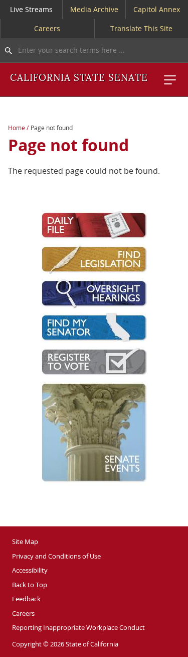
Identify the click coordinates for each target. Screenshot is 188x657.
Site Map (25, 541)
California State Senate (79, 78)
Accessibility (30, 570)
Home (16, 128)
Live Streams (31, 9)
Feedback (26, 598)
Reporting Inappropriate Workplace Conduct (78, 627)
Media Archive (94, 9)
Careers (47, 28)
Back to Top (29, 584)
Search (6, 50)
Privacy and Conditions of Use (56, 556)
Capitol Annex (156, 9)
